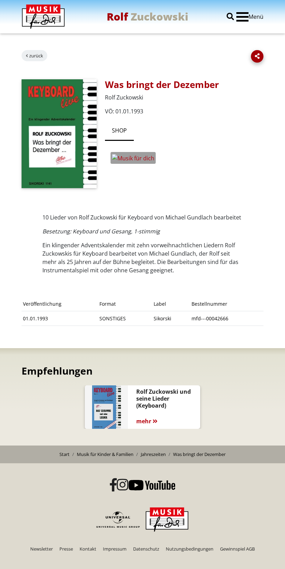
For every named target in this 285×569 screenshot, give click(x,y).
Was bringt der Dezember (199, 454)
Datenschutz (146, 549)
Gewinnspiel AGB (237, 549)
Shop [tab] (119, 130)
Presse (66, 549)
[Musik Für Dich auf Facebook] (113, 485)
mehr (144, 421)
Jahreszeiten (153, 454)
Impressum (115, 549)
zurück (36, 56)
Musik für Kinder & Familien (105, 454)
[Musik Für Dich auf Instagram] (123, 485)
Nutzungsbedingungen (189, 549)
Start (64, 454)
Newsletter (41, 549)
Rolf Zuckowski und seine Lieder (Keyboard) (163, 398)
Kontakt (88, 549)
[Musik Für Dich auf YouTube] (152, 485)
